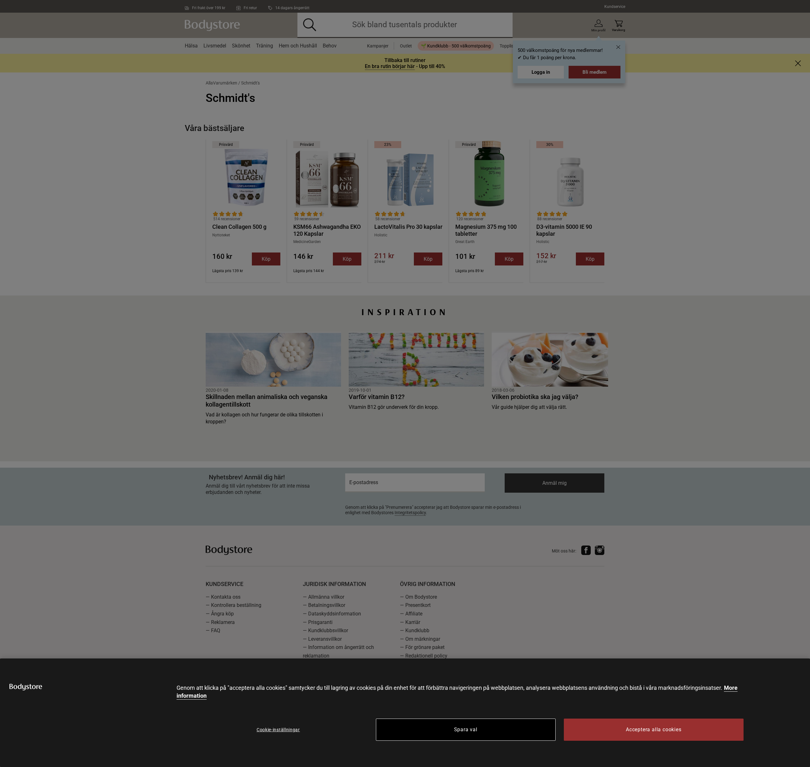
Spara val (465, 729)
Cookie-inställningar (278, 729)
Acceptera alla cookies (654, 729)
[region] (405, 712)
